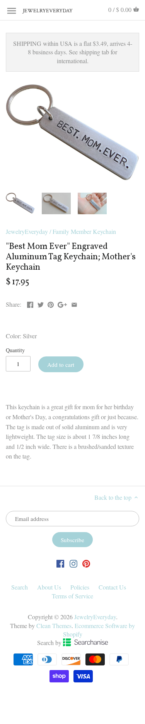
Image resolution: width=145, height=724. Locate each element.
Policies (79, 587)
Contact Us (112, 587)
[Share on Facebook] (30, 303)
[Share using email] (74, 303)
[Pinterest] (86, 563)
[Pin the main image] (51, 303)
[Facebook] (60, 563)
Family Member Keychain (84, 231)
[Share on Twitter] (41, 303)
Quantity (15, 350)
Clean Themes (54, 626)
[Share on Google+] (62, 303)
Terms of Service (72, 596)
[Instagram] (73, 563)
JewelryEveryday (42, 11)
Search (19, 587)
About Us (49, 587)
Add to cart (60, 364)
